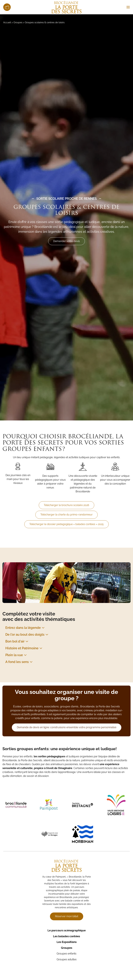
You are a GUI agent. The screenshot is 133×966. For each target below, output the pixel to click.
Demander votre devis (66, 241)
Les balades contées (66, 936)
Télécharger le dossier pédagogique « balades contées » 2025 (66, 524)
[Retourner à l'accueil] (67, 7)
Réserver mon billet (66, 916)
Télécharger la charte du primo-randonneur (66, 514)
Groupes (17, 22)
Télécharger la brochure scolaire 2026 (66, 505)
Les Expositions (67, 942)
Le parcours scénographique (67, 930)
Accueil (7, 22)
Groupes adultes (67, 959)
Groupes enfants (66, 953)
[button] (128, 7)
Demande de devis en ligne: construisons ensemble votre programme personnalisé (66, 727)
